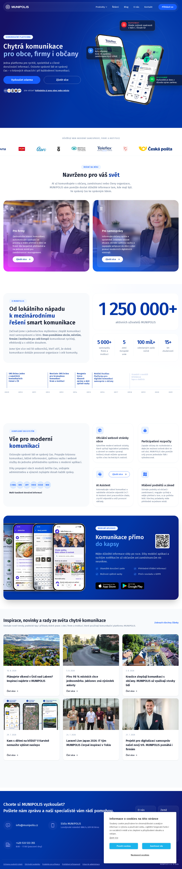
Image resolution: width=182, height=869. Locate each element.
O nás (136, 7)
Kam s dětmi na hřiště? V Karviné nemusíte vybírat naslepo (28, 743)
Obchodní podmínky (32, 864)
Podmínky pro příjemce (51, 864)
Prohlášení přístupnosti (71, 864)
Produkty (100, 7)
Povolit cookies (124, 846)
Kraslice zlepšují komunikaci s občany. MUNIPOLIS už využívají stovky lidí (150, 681)
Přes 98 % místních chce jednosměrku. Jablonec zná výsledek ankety (90, 681)
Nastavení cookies (140, 855)
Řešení (115, 7)
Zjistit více (62, 79)
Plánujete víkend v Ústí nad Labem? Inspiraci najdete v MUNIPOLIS (30, 679)
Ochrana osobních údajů (12, 864)
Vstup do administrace (91, 864)
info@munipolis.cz (27, 825)
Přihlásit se (167, 7)
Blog (126, 7)
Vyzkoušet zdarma (22, 79)
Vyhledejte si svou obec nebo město (52, 90)
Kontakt (148, 7)
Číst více (11, 691)
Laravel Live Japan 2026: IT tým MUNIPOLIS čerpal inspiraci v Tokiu (88, 743)
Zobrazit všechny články (166, 622)
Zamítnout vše (156, 846)
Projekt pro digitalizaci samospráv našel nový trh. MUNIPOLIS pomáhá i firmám (149, 745)
